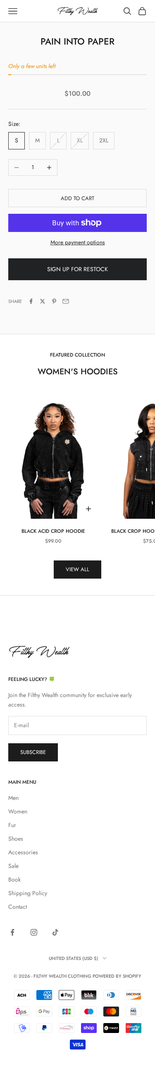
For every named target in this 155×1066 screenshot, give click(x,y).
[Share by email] (65, 301)
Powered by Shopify (117, 976)
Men (13, 798)
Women (17, 811)
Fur (12, 825)
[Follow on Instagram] (34, 932)
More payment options (77, 242)
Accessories (23, 852)
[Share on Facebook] (31, 301)
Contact (17, 907)
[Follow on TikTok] (55, 932)
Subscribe (33, 752)
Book (14, 879)
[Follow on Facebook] (12, 932)
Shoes (15, 838)
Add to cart (77, 198)
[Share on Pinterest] (54, 301)
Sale (13, 866)
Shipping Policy (27, 893)
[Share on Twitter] (42, 301)
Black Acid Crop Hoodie (53, 531)
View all (77, 569)
